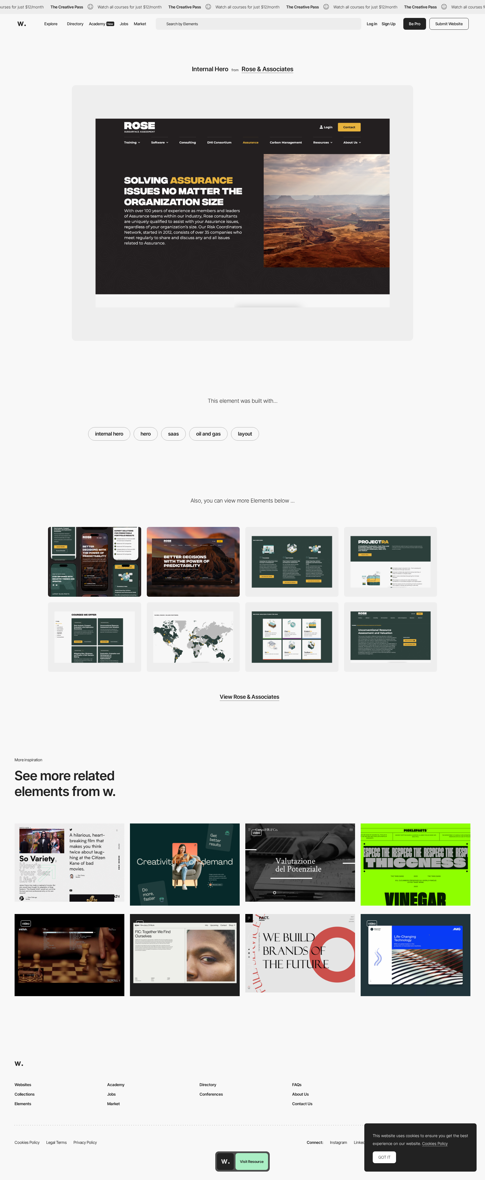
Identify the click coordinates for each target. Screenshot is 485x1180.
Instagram (338, 1142)
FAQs (296, 1084)
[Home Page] (69, 955)
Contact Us (302, 1103)
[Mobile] (94, 562)
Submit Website (449, 23)
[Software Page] (390, 562)
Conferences (211, 1094)
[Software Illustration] (291, 637)
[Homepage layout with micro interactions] (415, 955)
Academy (101, 23)
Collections (25, 1094)
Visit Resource (252, 1161)
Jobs (124, 23)
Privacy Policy (85, 1142)
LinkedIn (361, 1142)
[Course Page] (390, 637)
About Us (300, 1094)
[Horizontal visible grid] (300, 862)
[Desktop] (193, 562)
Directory (75, 23)
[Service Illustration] (291, 562)
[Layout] (185, 864)
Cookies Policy (27, 1142)
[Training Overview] (94, 637)
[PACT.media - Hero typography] (300, 953)
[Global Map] (193, 637)
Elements (23, 1103)
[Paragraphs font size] (69, 862)
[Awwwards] (21, 24)
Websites (23, 1084)
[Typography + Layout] (415, 864)
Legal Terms (56, 1142)
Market (140, 23)
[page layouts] (185, 955)
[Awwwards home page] (225, 1161)
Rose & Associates (267, 69)
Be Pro (414, 23)
